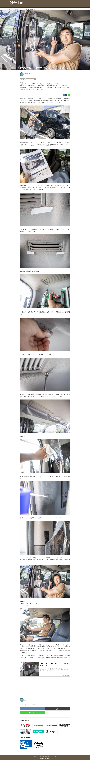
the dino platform (46, 758)
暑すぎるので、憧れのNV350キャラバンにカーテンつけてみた (44, 68)
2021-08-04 (27, 73)
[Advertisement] (30, 686)
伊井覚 (25, 74)
